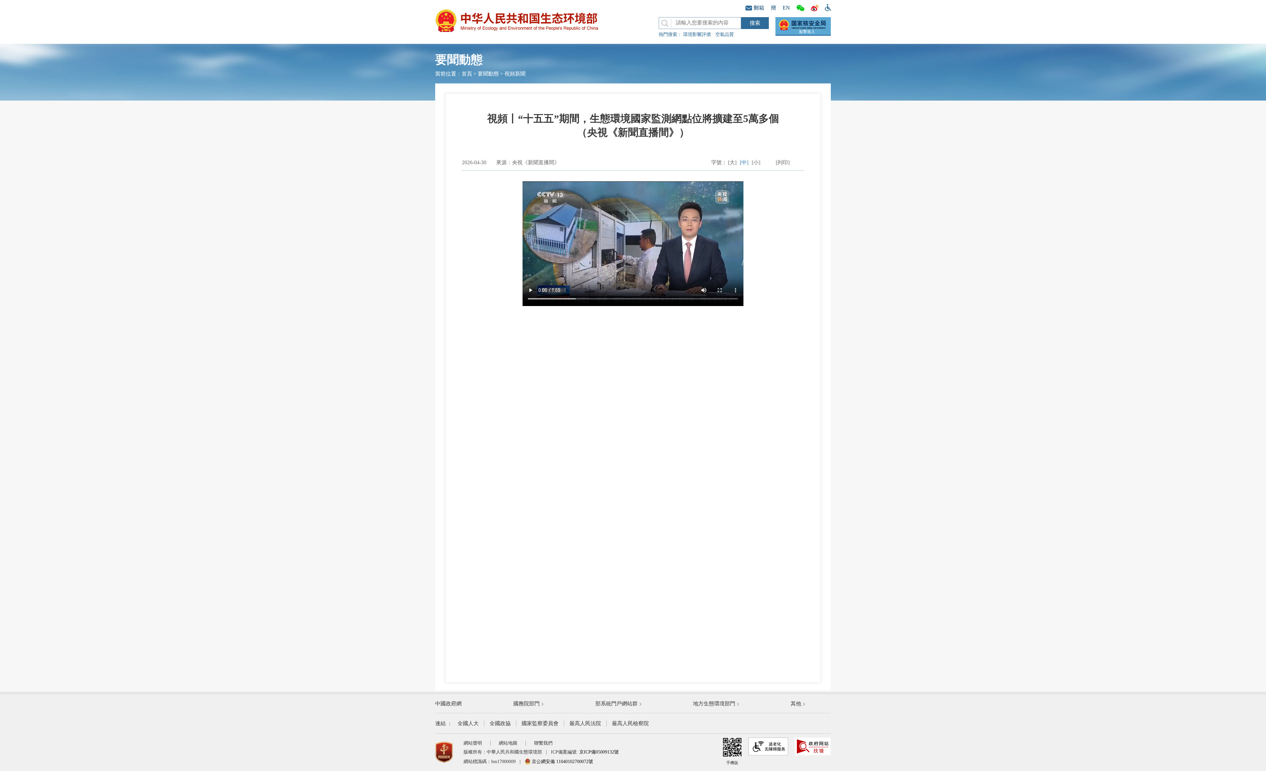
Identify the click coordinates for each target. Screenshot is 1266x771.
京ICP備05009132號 (599, 752)
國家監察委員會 (540, 723)
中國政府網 (448, 703)
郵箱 (759, 8)
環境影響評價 (697, 34)
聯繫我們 (543, 743)
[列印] (783, 162)
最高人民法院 (585, 723)
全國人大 (468, 723)
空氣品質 (724, 34)
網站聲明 (473, 743)
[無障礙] (826, 7)
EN (786, 8)
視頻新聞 (515, 74)
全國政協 (500, 723)
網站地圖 (508, 743)
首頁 (467, 74)
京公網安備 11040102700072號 (561, 761)
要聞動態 (488, 74)
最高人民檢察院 (630, 723)
